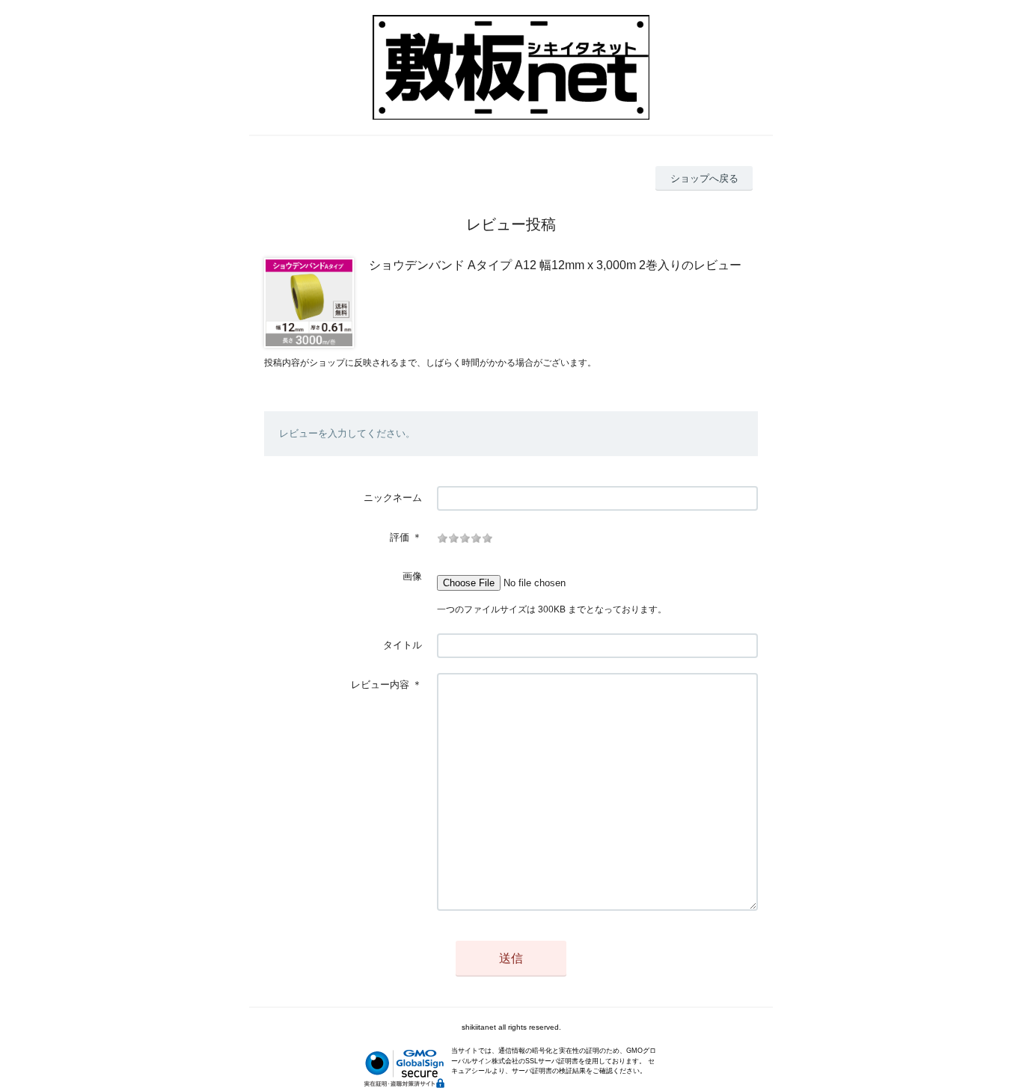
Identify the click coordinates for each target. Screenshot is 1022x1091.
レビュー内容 (380, 684)
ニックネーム (393, 497)
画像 (412, 576)
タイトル (402, 645)
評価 (399, 537)
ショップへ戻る (704, 178)
